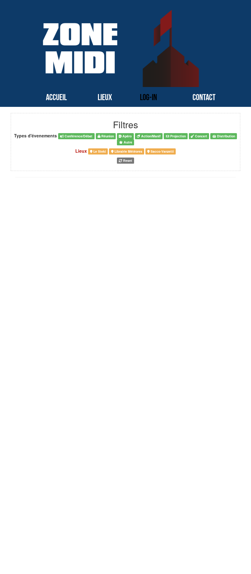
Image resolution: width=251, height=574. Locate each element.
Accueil (56, 98)
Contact (204, 98)
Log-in (148, 98)
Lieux (105, 98)
